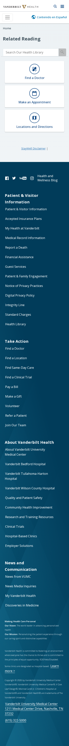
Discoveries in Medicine (22, 605)
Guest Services (15, 267)
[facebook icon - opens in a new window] (7, 178)
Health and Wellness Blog (47, 178)
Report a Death (16, 247)
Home (7, 28)
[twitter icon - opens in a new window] (14, 178)
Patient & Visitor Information (26, 209)
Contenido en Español (52, 17)
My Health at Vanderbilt (22, 228)
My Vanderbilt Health (20, 596)
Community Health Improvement (28, 507)
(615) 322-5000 (15, 720)
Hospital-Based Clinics (21, 536)
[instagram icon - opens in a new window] (32, 178)
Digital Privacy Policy (19, 295)
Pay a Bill (11, 387)
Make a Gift (13, 396)
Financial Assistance (19, 257)
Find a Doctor (14, 348)
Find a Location (16, 358)
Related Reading (21, 38)
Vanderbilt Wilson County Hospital (30, 488)
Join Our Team (15, 425)
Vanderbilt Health (16, 8)
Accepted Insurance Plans (23, 219)
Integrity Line (15, 305)
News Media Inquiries (20, 586)
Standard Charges (18, 314)
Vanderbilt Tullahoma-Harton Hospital (26, 476)
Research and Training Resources (29, 517)
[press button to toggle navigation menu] (63, 6)
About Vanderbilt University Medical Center (25, 452)
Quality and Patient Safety (23, 498)
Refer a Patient (16, 415)
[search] (30, 52)
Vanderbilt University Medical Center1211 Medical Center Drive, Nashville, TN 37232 (34, 709)
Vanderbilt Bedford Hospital (25, 464)
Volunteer (12, 406)
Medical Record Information (25, 238)
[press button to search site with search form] (55, 6)
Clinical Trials (14, 526)
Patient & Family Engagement (26, 276)
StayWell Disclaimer (33, 148)
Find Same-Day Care (19, 368)
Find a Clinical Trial (18, 377)
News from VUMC (18, 576)
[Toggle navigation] (7, 17)
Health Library (15, 324)
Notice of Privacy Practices (24, 286)
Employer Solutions (19, 546)
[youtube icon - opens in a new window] (23, 178)
